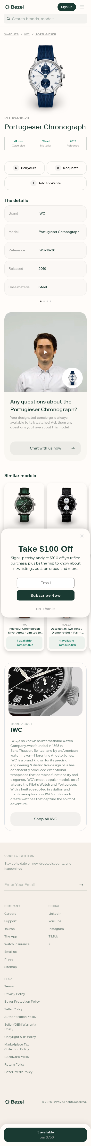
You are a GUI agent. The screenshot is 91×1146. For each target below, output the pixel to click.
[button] (45, 549)
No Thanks (45, 608)
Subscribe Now (45, 595)
